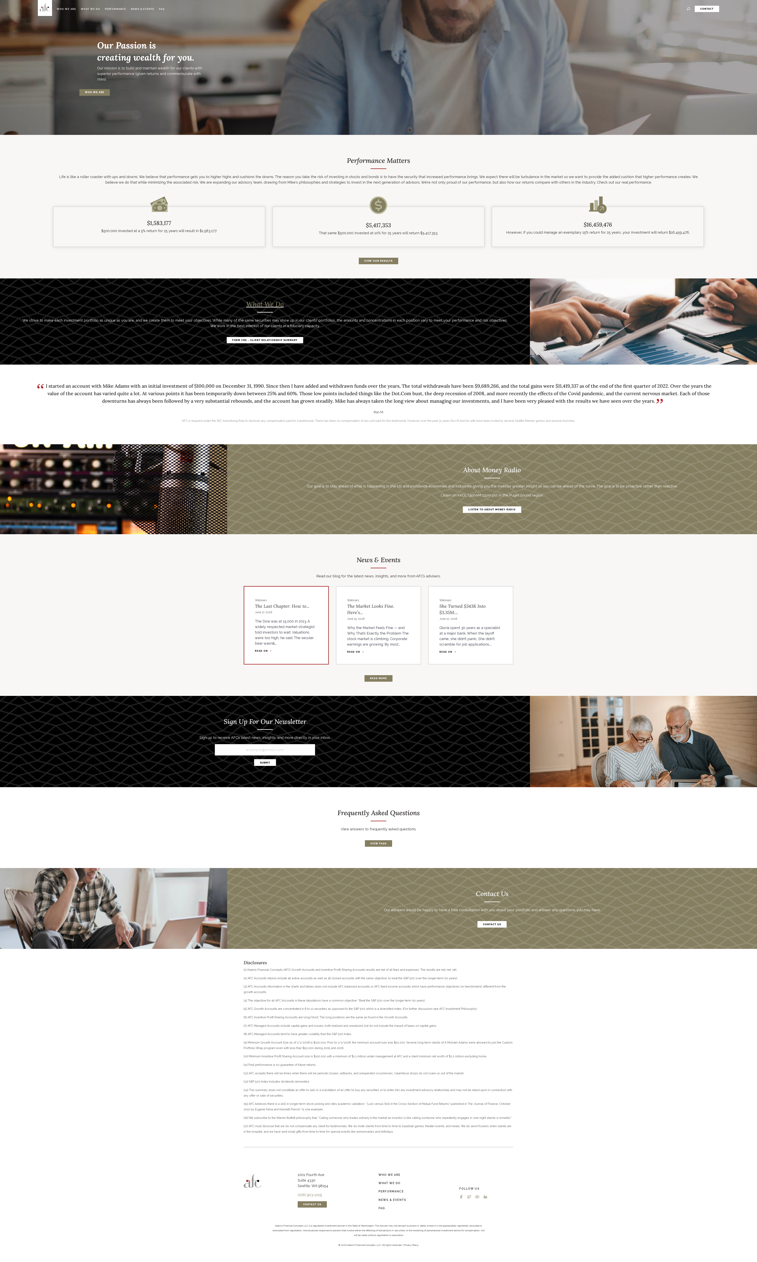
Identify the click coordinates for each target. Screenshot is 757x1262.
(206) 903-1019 (310, 1195)
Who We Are (66, 9)
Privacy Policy (411, 1245)
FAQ (161, 9)
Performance (115, 9)
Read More (378, 678)
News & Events (142, 9)
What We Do (90, 9)
